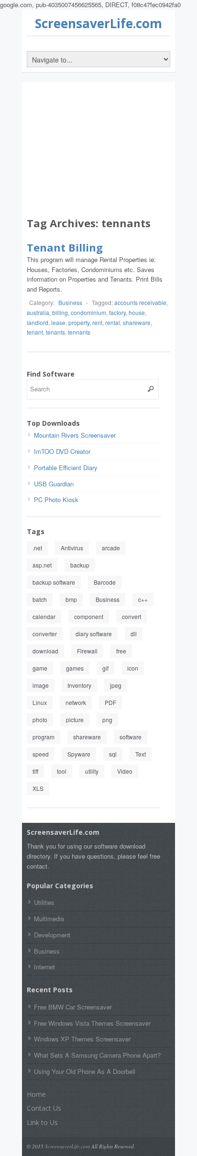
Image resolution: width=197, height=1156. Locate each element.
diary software (94, 634)
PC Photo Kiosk (56, 499)
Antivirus (72, 548)
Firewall (87, 651)
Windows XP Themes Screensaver (82, 1038)
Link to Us (42, 1122)
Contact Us (44, 1108)
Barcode (105, 582)
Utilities (44, 902)
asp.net (42, 565)
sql (113, 754)
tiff (35, 771)
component (88, 616)
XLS (38, 788)
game (40, 668)
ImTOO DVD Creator (62, 451)
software (131, 737)
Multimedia (49, 918)
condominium (88, 312)
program (44, 737)
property (78, 322)
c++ (143, 599)
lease (58, 322)
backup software (54, 582)
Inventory (79, 685)
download (45, 651)
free (121, 651)
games (75, 668)
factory (117, 312)
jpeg (115, 685)
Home (36, 1094)
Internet (44, 966)
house (137, 312)
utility (91, 771)
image (41, 685)
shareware (137, 322)
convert (131, 616)
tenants (55, 332)
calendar (44, 616)
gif (105, 668)
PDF (110, 702)
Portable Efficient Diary (66, 467)
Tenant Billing (65, 247)
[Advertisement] (98, 151)
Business (70, 302)
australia (38, 312)
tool (61, 771)
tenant (35, 332)
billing (60, 312)
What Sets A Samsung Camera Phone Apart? (97, 1055)
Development (52, 934)
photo (40, 719)
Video (124, 771)
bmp (71, 599)
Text (140, 754)
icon (132, 668)
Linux (40, 702)
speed (41, 754)
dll (134, 634)
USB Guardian (54, 483)
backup (79, 565)
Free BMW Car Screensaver (73, 1006)
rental (112, 322)
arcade (111, 548)
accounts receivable (140, 302)
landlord (37, 322)
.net (37, 548)
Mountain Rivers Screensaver (75, 435)
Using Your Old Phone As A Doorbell (84, 1071)
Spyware (78, 754)
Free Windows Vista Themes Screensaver (92, 1023)
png (107, 719)
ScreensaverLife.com (98, 23)
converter (45, 634)
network (76, 702)
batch (40, 599)
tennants (79, 332)
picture (75, 719)
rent (97, 322)
